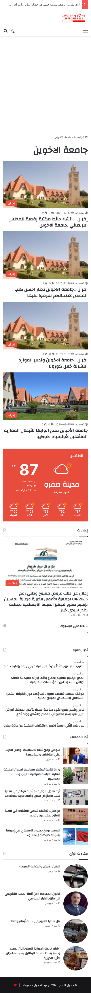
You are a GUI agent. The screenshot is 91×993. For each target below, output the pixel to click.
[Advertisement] (45, 83)
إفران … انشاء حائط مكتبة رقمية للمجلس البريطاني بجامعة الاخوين (48, 222)
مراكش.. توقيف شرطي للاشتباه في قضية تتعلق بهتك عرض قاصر (32, 813)
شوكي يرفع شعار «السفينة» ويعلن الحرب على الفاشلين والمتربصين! (33, 752)
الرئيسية (79, 137)
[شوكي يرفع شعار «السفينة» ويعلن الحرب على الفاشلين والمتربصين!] (75, 756)
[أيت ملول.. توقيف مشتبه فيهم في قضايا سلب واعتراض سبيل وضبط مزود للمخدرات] (75, 797)
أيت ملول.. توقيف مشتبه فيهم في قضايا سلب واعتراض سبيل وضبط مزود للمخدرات (32, 793)
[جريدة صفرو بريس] (74, 17)
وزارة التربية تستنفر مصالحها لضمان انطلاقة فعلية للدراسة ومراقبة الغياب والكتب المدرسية (32, 774)
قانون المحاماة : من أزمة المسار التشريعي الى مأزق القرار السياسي (32, 896)
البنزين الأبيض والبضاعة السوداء (39, 866)
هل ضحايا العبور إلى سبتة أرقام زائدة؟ (35, 921)
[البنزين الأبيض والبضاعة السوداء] (75, 876)
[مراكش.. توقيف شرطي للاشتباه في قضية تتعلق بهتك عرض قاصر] (75, 816)
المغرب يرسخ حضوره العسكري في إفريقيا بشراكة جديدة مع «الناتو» (33, 833)
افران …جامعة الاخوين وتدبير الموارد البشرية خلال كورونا (53, 363)
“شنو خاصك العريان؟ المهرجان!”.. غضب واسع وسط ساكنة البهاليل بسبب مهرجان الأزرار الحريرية (33, 953)
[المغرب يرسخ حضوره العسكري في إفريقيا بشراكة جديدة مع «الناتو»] (75, 836)
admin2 (79, 213)
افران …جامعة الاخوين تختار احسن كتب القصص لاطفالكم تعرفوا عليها (51, 292)
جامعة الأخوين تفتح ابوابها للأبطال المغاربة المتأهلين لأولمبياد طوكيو (46, 433)
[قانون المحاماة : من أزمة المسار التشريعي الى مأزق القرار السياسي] (75, 903)
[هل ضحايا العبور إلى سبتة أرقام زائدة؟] (75, 931)
